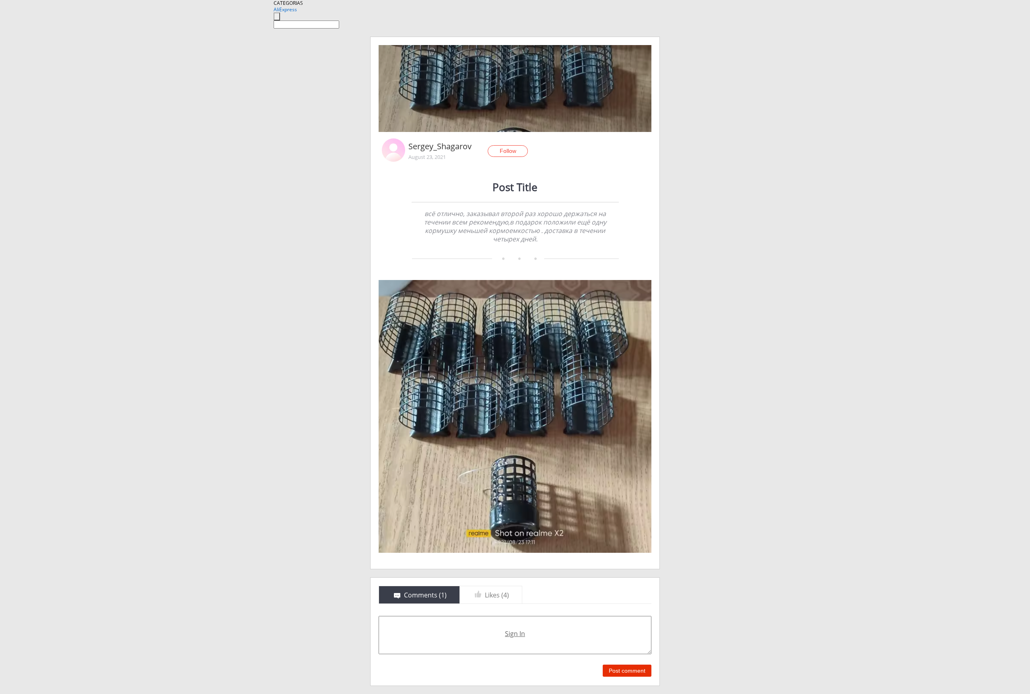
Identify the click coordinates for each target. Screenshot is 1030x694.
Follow (508, 151)
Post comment (627, 670)
